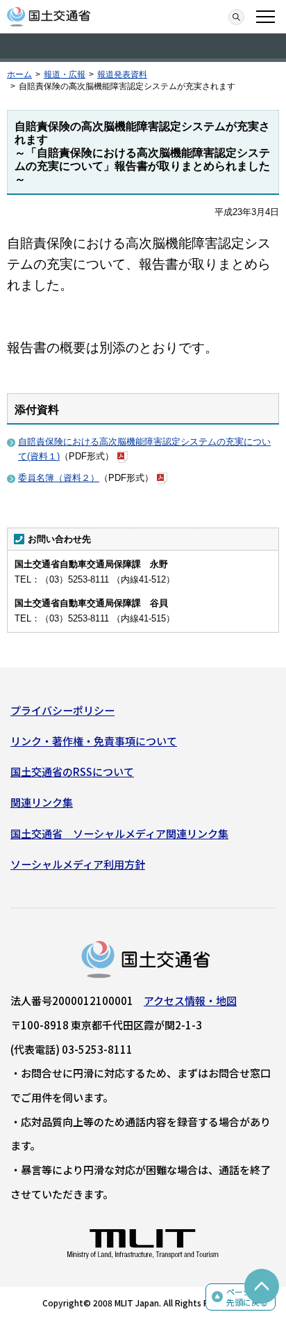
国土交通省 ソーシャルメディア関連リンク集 (119, 833)
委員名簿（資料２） (58, 478)
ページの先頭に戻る (247, 1297)
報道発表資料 (122, 74)
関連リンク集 (41, 802)
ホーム (19, 74)
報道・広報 (64, 74)
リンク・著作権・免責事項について (93, 741)
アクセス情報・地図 (190, 1000)
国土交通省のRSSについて (72, 771)
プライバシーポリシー (62, 710)
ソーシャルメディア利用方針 (77, 864)
